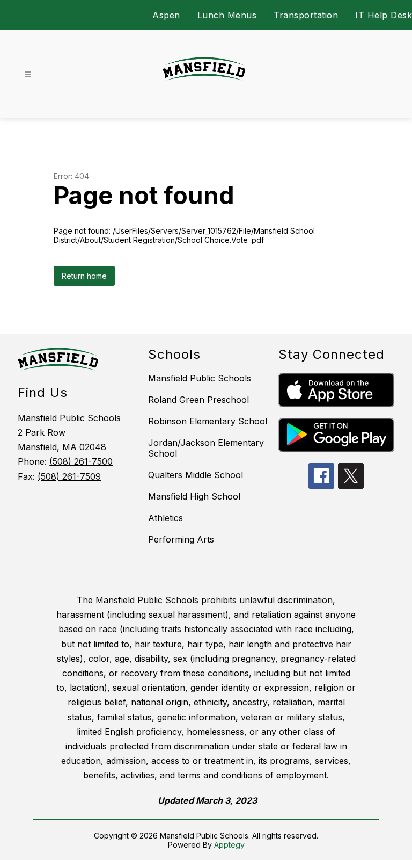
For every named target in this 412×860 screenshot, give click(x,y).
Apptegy (229, 844)
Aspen (166, 15)
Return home (84, 275)
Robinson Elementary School (207, 421)
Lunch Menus (227, 15)
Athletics (165, 517)
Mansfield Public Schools (199, 378)
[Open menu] (27, 74)
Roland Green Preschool (198, 399)
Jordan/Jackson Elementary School (206, 448)
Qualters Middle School (195, 474)
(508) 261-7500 (81, 461)
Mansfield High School (194, 496)
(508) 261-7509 (69, 476)
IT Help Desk (383, 15)
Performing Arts (181, 539)
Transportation (306, 15)
